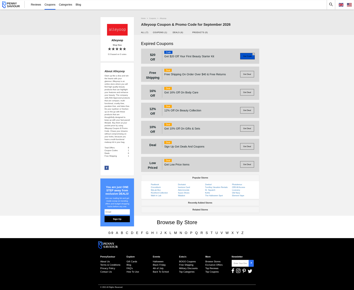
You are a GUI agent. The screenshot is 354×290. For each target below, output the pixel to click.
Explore (131, 257)
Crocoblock (156, 187)
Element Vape (238, 195)
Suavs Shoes (183, 193)
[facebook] (107, 168)
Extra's (182, 257)
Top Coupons (212, 271)
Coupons (50, 4)
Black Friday (159, 264)
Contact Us (106, 271)
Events (156, 257)
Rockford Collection (159, 193)
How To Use (133, 271)
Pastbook (155, 184)
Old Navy (236, 193)
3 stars (117, 49)
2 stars (113, 49)
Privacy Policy (107, 268)
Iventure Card (184, 187)
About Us (105, 261)
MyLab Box (156, 190)
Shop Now (117, 45)
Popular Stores (200, 178)
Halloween (158, 261)
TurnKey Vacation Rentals (216, 187)
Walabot (181, 195)
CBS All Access (238, 187)
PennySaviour (107, 257)
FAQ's (130, 268)
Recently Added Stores (200, 203)
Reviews (36, 4)
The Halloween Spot (214, 195)
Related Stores (200, 210)
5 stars (125, 49)
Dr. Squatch (210, 190)
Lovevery (236, 190)
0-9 (110, 233)
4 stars (121, 49)
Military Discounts (188, 268)
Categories (65, 4)
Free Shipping (186, 264)
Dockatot (182, 184)
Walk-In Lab (156, 195)
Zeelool (208, 184)
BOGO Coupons (187, 261)
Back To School (161, 271)
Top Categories (187, 271)
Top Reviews (211, 268)
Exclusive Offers (214, 264)
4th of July (158, 268)
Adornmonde (183, 190)
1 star (110, 49)
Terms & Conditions (110, 264)
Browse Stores (213, 261)
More (208, 257)
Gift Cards (132, 261)
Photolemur (237, 184)
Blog (78, 4)
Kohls (207, 193)
